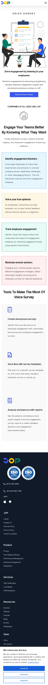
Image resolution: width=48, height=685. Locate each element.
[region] (24, 666)
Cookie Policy (33, 662)
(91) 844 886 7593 (14, 491)
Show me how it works (24, 94)
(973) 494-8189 (12, 484)
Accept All (24, 668)
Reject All (24, 681)
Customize (24, 674)
